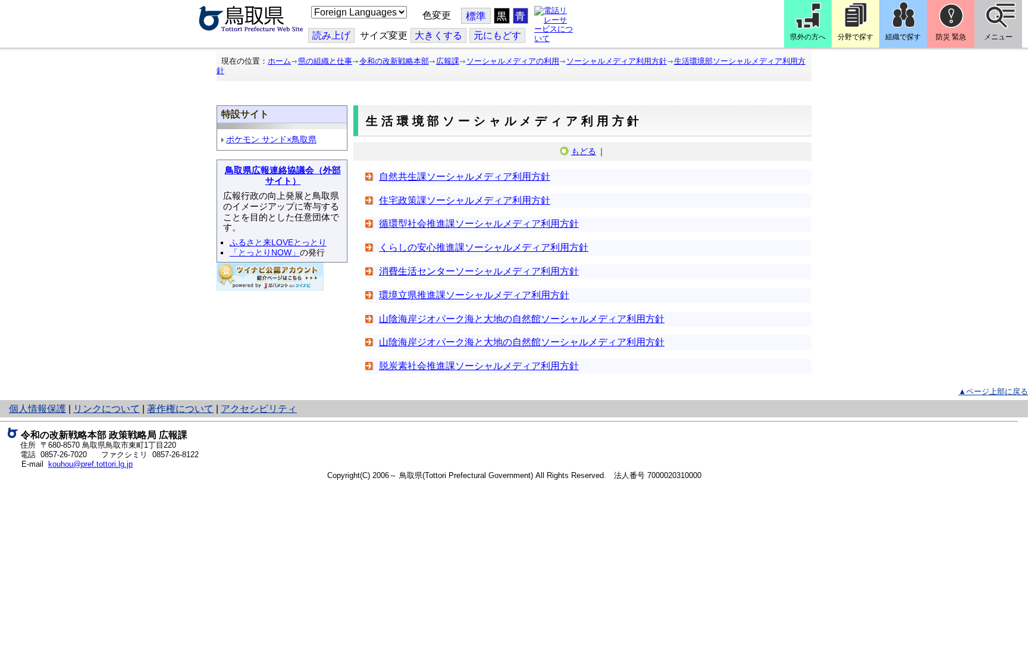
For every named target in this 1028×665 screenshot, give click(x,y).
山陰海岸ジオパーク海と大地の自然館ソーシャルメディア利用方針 (522, 319)
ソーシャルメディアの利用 (512, 61)
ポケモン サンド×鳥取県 (271, 139)
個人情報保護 (37, 409)
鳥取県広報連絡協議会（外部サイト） (283, 176)
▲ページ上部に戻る (993, 391)
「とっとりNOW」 (265, 252)
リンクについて (106, 409)
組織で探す (903, 37)
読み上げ (331, 35)
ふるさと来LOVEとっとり (278, 242)
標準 (476, 16)
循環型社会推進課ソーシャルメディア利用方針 (479, 223)
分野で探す (855, 37)
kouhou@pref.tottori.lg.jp (90, 464)
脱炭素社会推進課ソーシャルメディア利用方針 (479, 366)
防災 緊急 (951, 37)
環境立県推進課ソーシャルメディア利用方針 (474, 295)
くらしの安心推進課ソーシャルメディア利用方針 (483, 247)
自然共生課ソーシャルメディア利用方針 (464, 176)
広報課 (447, 61)
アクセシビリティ (259, 409)
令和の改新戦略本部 (394, 61)
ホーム (279, 61)
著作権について (180, 409)
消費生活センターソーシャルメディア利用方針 (479, 271)
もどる (583, 151)
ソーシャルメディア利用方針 (616, 61)
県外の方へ (808, 37)
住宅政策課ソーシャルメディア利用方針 (464, 200)
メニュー (998, 37)
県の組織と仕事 (325, 61)
